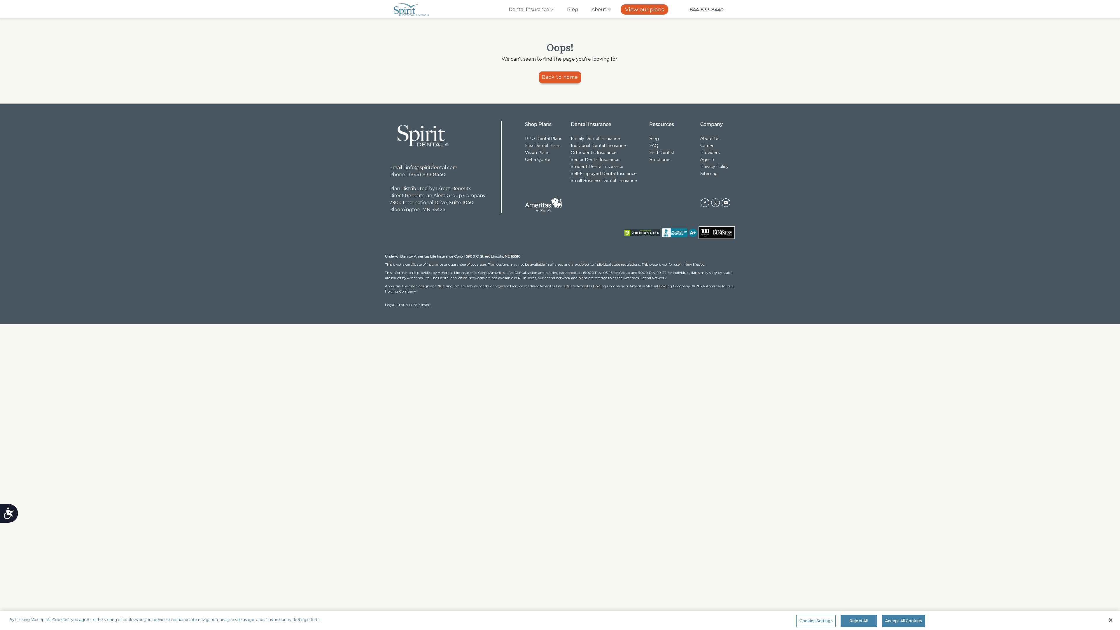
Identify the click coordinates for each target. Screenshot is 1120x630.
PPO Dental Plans (543, 138)
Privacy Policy (714, 166)
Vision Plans (537, 152)
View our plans (644, 9)
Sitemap (709, 173)
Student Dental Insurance (597, 166)
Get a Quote (537, 159)
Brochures (659, 159)
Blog (572, 9)
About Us (709, 138)
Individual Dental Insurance (598, 145)
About (599, 9)
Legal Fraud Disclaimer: (408, 304)
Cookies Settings (815, 620)
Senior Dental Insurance (595, 159)
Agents (707, 159)
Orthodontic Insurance (594, 152)
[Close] (1110, 620)
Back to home (560, 77)
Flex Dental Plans (542, 145)
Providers (710, 152)
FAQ (653, 145)
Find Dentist (661, 152)
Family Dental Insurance (595, 138)
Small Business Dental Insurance (604, 180)
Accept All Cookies (903, 620)
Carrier (706, 145)
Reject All (859, 620)
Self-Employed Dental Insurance (604, 173)
